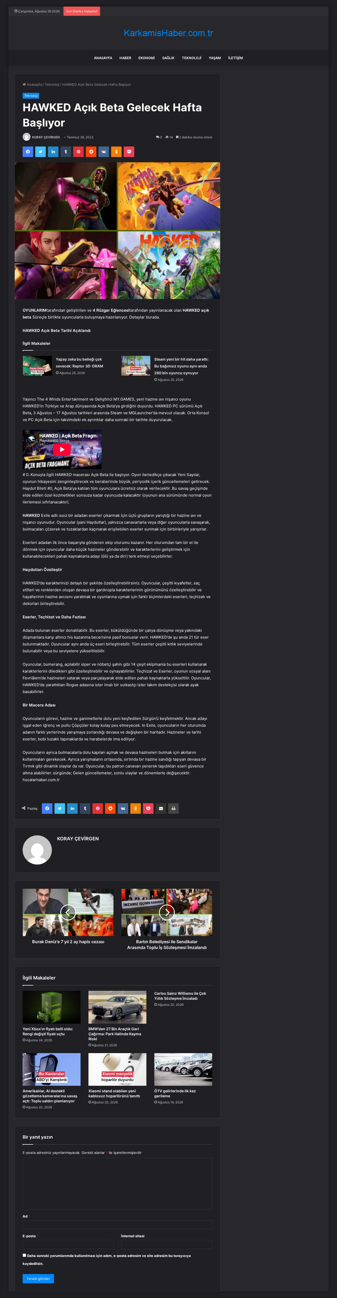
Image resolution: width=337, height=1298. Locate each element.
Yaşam (215, 58)
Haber (125, 58)
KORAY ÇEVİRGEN (46, 137)
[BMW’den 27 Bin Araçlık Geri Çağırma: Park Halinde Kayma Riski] (117, 1007)
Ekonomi (146, 58)
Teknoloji (191, 58)
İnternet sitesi (133, 1236)
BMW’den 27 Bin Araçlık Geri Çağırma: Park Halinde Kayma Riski (114, 1034)
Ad (26, 1216)
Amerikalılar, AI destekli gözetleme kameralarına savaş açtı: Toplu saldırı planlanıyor (50, 1096)
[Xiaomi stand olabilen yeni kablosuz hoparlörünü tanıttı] (117, 1069)
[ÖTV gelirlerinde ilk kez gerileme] (183, 1069)
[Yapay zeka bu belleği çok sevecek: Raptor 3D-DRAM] (37, 366)
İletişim (235, 58)
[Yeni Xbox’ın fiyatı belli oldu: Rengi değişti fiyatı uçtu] (52, 1007)
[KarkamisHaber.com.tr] (168, 33)
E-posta (30, 1236)
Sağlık (168, 58)
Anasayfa (103, 58)
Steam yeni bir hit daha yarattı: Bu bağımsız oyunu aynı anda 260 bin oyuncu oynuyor (181, 366)
